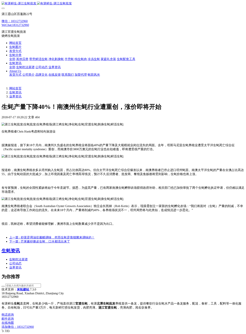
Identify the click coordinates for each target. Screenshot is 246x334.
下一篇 (39, 241)
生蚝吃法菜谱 (18, 259)
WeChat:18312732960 (15, 25)
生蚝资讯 (15, 92)
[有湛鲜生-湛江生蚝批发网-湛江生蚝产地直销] (123, 4)
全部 (12, 59)
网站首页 (15, 42)
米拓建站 (23, 289)
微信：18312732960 (15, 21)
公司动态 (15, 263)
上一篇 (52, 237)
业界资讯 (15, 96)
